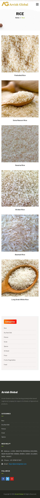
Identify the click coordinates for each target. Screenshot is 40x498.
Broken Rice (20, 209)
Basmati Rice (20, 254)
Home (17, 18)
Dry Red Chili (8, 332)
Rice (5, 328)
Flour (5, 355)
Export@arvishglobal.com (18, 464)
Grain (5, 342)
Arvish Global (19, 494)
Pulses (6, 337)
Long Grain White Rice (20, 299)
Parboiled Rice (20, 75)
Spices (6, 346)
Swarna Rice (20, 165)
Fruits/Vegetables (10, 360)
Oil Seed (6, 351)
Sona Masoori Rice (20, 120)
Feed (5, 364)
